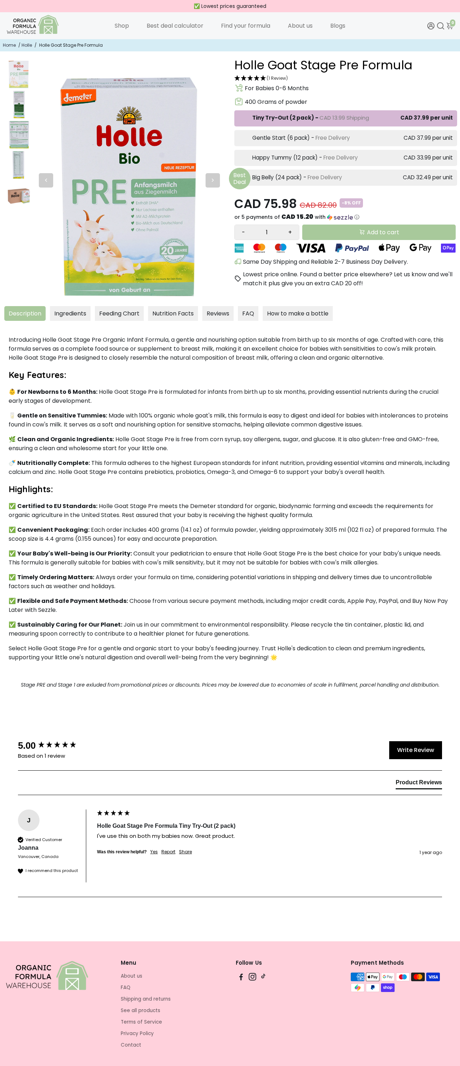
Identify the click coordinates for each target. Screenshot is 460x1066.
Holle (27, 45)
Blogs (337, 26)
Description (25, 313)
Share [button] (185, 852)
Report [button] (168, 852)
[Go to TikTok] (263, 978)
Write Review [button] (415, 750)
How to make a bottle (297, 313)
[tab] (419, 784)
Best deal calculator (175, 26)
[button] (345, 78)
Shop (122, 26)
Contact (131, 1045)
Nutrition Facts (173, 313)
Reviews (218, 313)
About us (300, 26)
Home (9, 45)
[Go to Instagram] (252, 978)
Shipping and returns (146, 999)
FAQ (248, 313)
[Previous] (46, 180)
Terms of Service (141, 1022)
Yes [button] (154, 852)
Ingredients (70, 313)
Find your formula (245, 26)
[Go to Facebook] (241, 978)
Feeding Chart (119, 313)
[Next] (213, 180)
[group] (55, 745)
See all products (140, 1010)
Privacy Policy (137, 1033)
